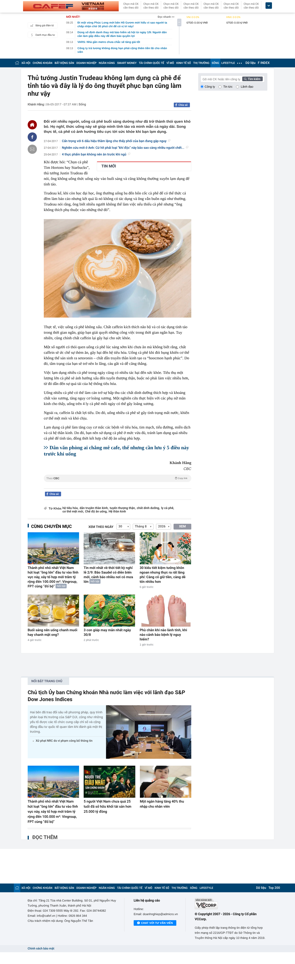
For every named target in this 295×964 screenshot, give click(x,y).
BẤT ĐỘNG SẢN (64, 63)
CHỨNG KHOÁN (42, 63)
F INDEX (264, 63)
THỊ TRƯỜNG (201, 63)
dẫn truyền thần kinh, (94, 508)
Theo (116, 478)
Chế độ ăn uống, (96, 511)
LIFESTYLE (228, 63)
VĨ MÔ (170, 63)
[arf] (117, 483)
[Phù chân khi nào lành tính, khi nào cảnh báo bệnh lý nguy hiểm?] (165, 611)
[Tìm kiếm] (252, 79)
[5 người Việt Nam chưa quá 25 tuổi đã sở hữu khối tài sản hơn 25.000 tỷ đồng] (109, 782)
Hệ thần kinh (117, 511)
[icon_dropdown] (269, 5)
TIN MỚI (108, 166)
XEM (182, 526)
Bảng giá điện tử (44, 25)
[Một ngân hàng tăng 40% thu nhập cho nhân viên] (165, 782)
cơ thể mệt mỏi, (73, 511)
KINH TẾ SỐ (183, 63)
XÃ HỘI (25, 63)
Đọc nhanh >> (166, 16)
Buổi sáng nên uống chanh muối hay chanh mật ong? (52, 632)
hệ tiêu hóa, (70, 508)
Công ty (210, 86)
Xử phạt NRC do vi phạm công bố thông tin (64, 741)
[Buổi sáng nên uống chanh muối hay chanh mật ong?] (53, 611)
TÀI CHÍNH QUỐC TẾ (151, 63)
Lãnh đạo (247, 86)
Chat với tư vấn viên (157, 923)
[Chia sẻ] (32, 137)
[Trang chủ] (17, 63)
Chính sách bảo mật (41, 948)
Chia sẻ (183, 105)
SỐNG (215, 63)
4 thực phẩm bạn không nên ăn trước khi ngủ (94, 154)
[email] (32, 149)
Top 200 (274, 888)
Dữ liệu (250, 63)
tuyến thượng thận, (123, 508)
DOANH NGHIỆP (87, 63)
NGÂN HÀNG (107, 63)
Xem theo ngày (100, 527)
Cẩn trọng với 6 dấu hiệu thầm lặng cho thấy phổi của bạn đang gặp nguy (114, 141)
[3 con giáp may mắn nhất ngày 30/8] (109, 611)
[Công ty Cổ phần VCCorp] (231, 903)
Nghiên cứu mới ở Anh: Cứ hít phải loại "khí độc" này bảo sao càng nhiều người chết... (123, 148)
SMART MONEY (126, 63)
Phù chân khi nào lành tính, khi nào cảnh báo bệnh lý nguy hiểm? (163, 634)
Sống (82, 104)
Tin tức (228, 86)
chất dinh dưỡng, (148, 508)
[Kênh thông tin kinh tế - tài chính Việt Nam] (71, 6)
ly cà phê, (167, 508)
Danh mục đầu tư (45, 34)
